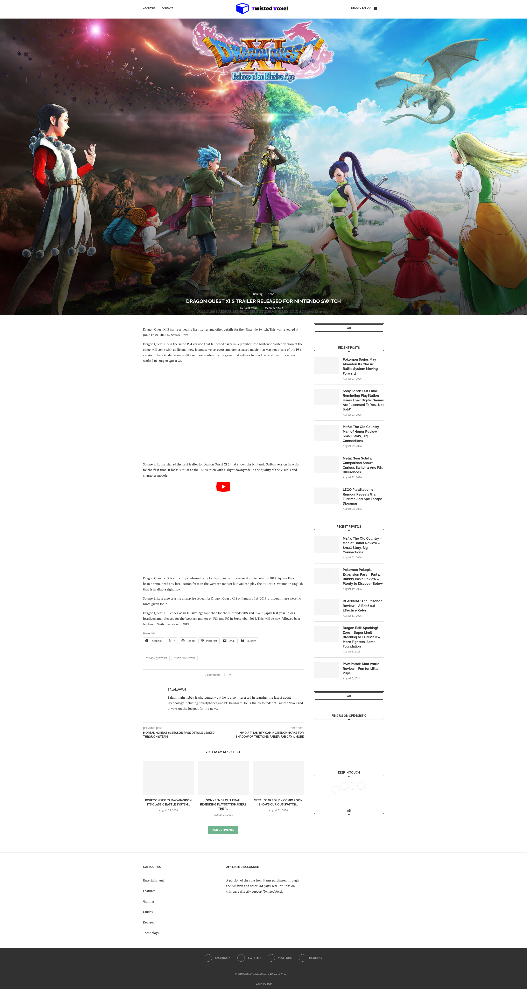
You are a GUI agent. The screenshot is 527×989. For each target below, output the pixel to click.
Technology (151, 933)
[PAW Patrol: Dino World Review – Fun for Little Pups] (326, 670)
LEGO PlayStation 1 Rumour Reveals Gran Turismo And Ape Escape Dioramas (362, 496)
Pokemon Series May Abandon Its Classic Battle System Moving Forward (360, 366)
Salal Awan (251, 308)
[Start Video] (223, 527)
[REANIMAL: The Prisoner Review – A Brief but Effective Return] (326, 607)
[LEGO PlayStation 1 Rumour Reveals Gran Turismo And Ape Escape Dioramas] (326, 495)
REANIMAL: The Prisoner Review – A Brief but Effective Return (362, 605)
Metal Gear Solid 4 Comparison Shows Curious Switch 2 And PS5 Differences (363, 465)
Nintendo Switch (184, 658)
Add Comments (223, 829)
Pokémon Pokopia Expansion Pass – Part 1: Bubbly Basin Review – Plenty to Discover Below (363, 577)
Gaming (148, 901)
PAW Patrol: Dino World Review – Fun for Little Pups (361, 668)
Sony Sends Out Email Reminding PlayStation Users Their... (223, 804)
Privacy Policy (361, 8)
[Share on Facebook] (235, 675)
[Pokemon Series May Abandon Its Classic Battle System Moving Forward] (168, 778)
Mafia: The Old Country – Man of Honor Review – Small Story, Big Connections (362, 434)
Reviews (149, 922)
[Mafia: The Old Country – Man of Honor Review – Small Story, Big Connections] (326, 433)
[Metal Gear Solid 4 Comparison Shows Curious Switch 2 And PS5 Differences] (278, 778)
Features (149, 891)
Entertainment (153, 880)
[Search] (382, 8)
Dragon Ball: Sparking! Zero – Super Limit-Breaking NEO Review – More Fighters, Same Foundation (361, 637)
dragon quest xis (156, 658)
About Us (149, 8)
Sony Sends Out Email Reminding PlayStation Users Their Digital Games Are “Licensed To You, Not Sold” (363, 400)
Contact (167, 8)
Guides (148, 912)
